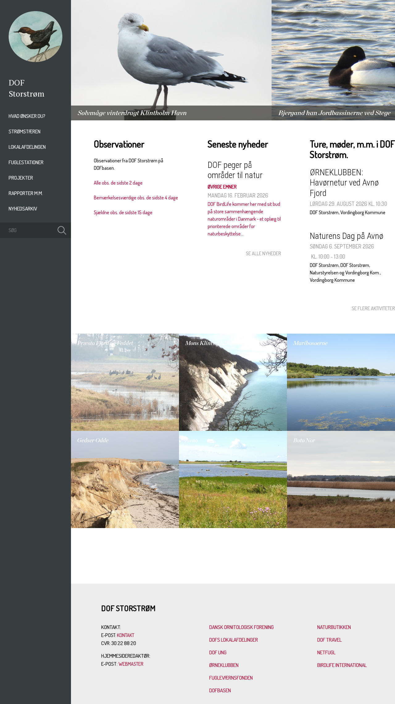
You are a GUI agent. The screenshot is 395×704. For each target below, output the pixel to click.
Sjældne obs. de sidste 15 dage (123, 212)
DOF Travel (329, 639)
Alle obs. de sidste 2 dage (118, 183)
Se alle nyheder (263, 253)
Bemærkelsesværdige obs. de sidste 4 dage (136, 197)
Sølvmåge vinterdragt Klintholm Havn (132, 113)
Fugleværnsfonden (231, 677)
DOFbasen (220, 690)
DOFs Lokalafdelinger (233, 639)
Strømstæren (24, 131)
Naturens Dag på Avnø (346, 236)
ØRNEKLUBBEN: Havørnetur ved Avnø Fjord (344, 182)
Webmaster (130, 664)
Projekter (21, 177)
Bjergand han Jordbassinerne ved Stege (334, 113)
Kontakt (125, 635)
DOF (17, 82)
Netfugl (326, 652)
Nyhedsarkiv (23, 208)
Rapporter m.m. (26, 193)
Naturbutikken (334, 627)
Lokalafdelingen (27, 147)
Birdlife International (342, 665)
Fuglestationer (26, 162)
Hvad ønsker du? (27, 116)
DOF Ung (218, 652)
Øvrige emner (222, 187)
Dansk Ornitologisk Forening (241, 627)
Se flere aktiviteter (373, 308)
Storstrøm (26, 93)
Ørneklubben (224, 665)
